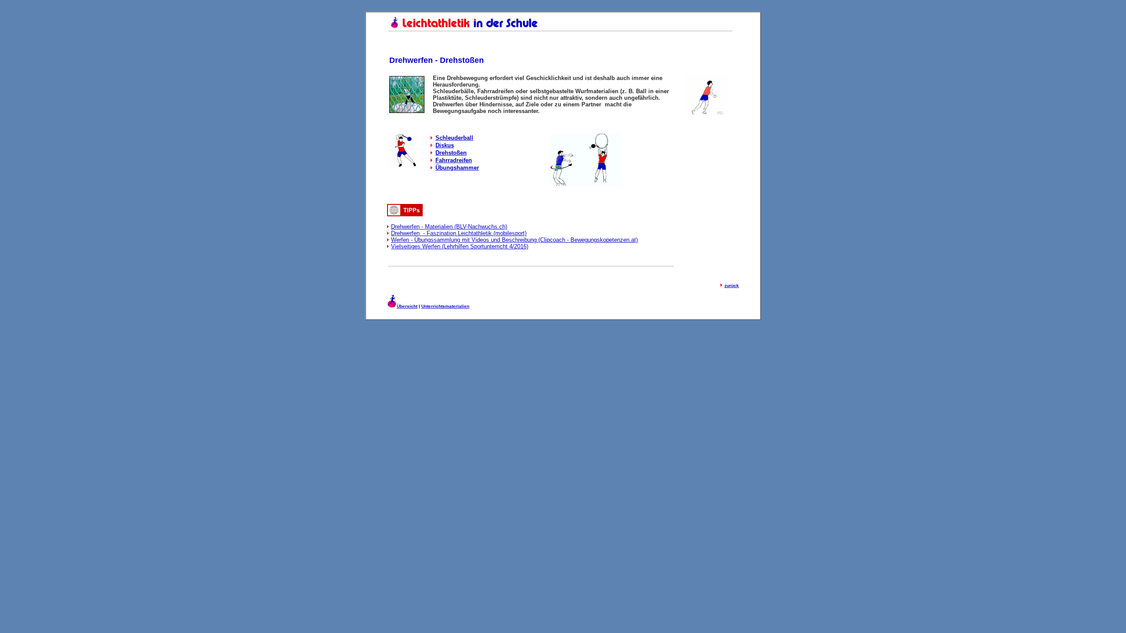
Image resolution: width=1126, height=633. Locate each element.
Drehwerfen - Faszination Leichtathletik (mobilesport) (458, 233)
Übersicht (407, 306)
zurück (731, 285)
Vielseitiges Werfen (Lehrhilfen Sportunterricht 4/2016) (459, 246)
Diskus (444, 145)
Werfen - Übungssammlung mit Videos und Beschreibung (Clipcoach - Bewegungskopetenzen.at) (514, 239)
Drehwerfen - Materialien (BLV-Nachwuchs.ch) (449, 226)
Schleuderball (454, 138)
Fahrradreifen (453, 160)
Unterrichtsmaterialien (445, 306)
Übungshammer (457, 167)
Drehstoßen (451, 152)
